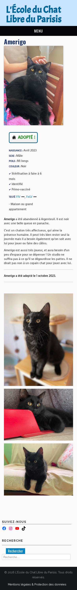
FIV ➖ (20, 197)
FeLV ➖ (31, 197)
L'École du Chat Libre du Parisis (34, 14)
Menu (38, 31)
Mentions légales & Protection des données (37, 584)
